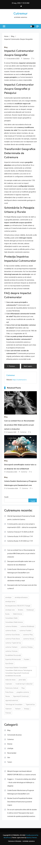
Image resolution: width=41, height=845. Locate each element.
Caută (6, 497)
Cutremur (20, 13)
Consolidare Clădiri (11, 618)
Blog (5, 47)
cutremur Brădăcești (27, 626)
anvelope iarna (10, 601)
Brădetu (20, 610)
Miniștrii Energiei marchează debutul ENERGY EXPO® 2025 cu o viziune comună (21, 772)
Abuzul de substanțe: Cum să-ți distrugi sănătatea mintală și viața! (20, 578)
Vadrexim (8, 709)
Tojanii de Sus (30, 704)
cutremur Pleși (28, 634)
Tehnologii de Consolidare (13, 704)
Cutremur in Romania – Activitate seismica (21, 841)
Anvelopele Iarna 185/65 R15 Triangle (17, 606)
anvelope (8, 597)
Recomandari (11, 753)
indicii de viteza (10, 680)
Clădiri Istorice (17, 614)
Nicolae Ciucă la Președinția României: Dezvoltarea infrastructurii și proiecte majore (19, 801)
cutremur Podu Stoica (12, 639)
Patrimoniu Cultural (11, 688)
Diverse (9, 744)
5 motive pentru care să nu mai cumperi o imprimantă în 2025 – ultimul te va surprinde (22, 525)
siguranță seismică (11, 700)
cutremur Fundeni (25, 630)
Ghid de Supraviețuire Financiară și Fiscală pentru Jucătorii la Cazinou (21, 517)
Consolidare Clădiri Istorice (14, 622)
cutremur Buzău (10, 630)
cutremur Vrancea (11, 651)
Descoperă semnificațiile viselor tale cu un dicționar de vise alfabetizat (21, 563)
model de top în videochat (23, 684)
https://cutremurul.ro (19, 380)
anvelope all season (21, 597)
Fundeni (26, 659)
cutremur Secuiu (28, 639)
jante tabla (22, 680)
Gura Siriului (9, 663)
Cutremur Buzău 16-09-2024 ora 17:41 (20, 536)
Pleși (23, 688)
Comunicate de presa (14, 735)
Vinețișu (26, 709)
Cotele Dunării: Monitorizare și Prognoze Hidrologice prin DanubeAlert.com (20, 571)
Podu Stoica (9, 692)
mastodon (8, 684)
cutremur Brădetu (11, 626)
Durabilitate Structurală (13, 655)
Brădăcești (30, 610)
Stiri (8, 757)
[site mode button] (32, 26)
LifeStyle (10, 748)
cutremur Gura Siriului (12, 634)
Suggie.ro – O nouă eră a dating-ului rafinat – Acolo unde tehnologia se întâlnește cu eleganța (21, 782)
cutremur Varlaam (11, 647)
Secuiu (7, 696)
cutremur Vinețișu (27, 647)
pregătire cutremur (23, 692)
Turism (9, 762)
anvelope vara (10, 610)
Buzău (7, 614)
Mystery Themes (31, 837)
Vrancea (8, 713)
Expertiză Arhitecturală (13, 659)
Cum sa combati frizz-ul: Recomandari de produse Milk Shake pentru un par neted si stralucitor (19, 425)
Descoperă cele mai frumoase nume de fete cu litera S (22, 586)
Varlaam (18, 709)
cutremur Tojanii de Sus (13, 643)
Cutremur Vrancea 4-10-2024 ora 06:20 (20, 532)
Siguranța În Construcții (21, 696)
